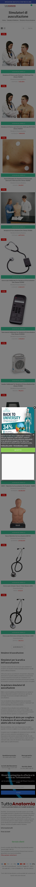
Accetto (18, 450)
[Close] (34, 407)
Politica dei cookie (6, 445)
